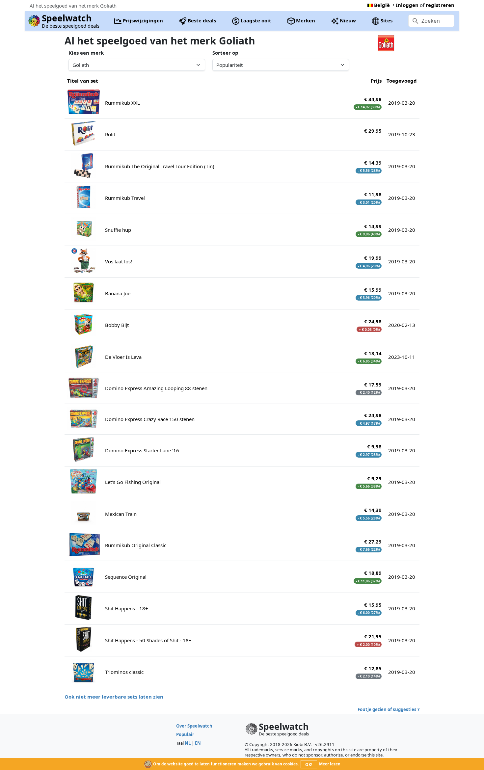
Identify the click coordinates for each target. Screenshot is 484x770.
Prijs (376, 80)
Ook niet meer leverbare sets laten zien (114, 696)
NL (188, 743)
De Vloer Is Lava (123, 357)
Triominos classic (124, 672)
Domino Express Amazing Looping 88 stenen (156, 388)
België (382, 5)
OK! (308, 764)
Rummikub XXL (122, 102)
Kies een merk (86, 52)
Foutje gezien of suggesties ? (388, 709)
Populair (185, 734)
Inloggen (407, 5)
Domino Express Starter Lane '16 (142, 450)
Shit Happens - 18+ (126, 608)
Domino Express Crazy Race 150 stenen (150, 419)
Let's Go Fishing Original (133, 482)
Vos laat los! (118, 261)
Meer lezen (329, 764)
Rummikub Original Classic (135, 545)
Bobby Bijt (117, 325)
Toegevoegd (402, 80)
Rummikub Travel (125, 198)
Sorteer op (225, 52)
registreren (440, 5)
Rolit (110, 134)
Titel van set (82, 80)
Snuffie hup (118, 229)
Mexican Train (121, 514)
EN (198, 743)
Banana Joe (117, 293)
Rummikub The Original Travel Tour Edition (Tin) (159, 166)
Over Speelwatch (194, 726)
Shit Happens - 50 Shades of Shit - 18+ (148, 640)
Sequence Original (126, 576)
